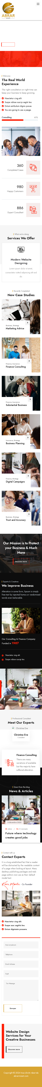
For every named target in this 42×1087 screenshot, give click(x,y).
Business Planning (15, 443)
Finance (8, 364)
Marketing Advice (15, 328)
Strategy (16, 325)
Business (9, 325)
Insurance (16, 364)
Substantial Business (16, 405)
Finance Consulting (16, 367)
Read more (20, 841)
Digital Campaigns (15, 481)
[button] (39, 264)
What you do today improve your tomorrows (20, 835)
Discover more (8, 44)
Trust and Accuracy (16, 520)
